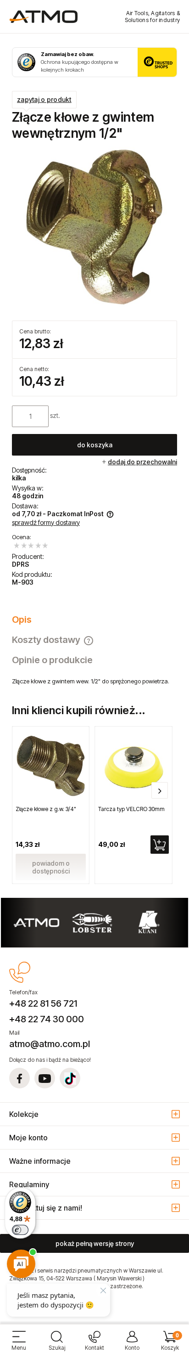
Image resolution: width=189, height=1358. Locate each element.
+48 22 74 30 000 (46, 1019)
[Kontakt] (94, 1344)
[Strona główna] (43, 16)
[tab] (94, 619)
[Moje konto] (132, 1344)
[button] (19, 1344)
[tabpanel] (94, 681)
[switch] (20, 1230)
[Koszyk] (170, 1344)
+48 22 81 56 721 (43, 1003)
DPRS (20, 564)
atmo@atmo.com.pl (49, 1043)
